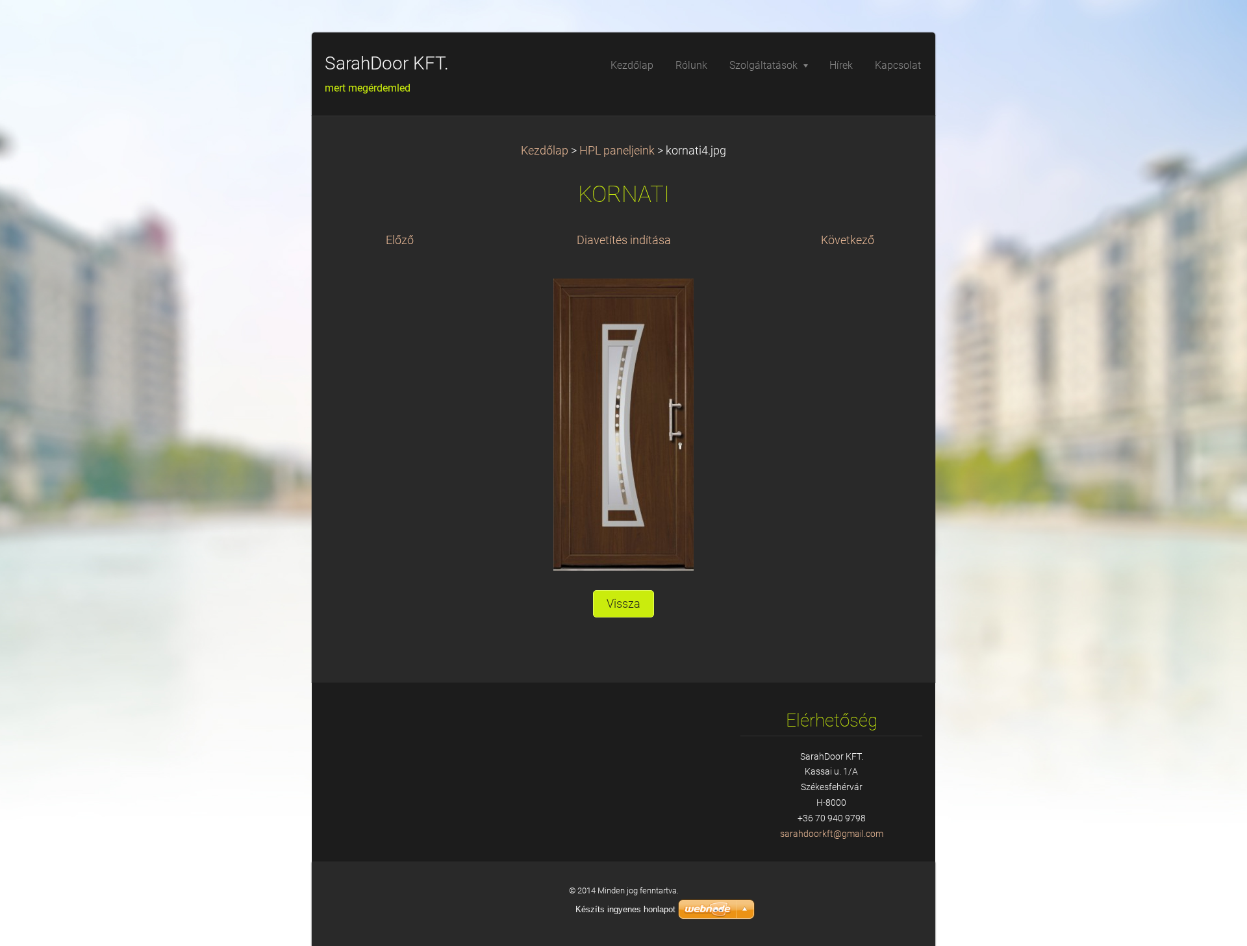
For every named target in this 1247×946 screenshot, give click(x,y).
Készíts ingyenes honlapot (625, 909)
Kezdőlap (544, 150)
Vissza (623, 603)
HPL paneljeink (617, 150)
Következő (847, 240)
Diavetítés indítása (624, 240)
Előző (400, 240)
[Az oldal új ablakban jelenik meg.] (623, 423)
